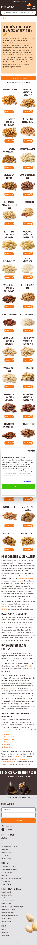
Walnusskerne (6, 921)
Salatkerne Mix (6, 895)
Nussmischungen (10, 742)
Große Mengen (6, 872)
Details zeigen (27, 481)
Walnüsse (4, 606)
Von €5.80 (8, 194)
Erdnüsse (4, 850)
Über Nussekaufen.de (8, 866)
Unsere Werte (6, 884)
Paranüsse (29, 666)
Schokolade (5, 841)
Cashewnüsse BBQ (7, 904)
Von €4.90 (27, 307)
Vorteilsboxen (6, 853)
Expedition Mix (6, 892)
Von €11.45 (8, 499)
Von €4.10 (8, 360)
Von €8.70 (8, 443)
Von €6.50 (8, 224)
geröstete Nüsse (10, 688)
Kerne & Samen (6, 858)
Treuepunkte (5, 881)
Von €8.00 (8, 526)
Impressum (13, 942)
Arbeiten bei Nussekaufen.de (11, 878)
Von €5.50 (27, 167)
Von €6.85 (8, 416)
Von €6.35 (8, 253)
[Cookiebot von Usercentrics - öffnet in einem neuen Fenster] (27, 450)
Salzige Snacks (6, 856)
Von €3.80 (27, 526)
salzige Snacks (17, 757)
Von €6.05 (27, 194)
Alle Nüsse (4, 838)
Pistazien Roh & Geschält (9, 915)
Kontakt (4, 875)
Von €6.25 (27, 277)
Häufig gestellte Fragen (9, 869)
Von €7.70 (27, 141)
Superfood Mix (6, 918)
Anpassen (17, 493)
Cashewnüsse (9, 739)
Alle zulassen (18, 487)
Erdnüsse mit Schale (8, 910)
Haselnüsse (8, 747)
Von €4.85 (27, 549)
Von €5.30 (8, 307)
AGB (7, 942)
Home (5, 18)
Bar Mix (4, 898)
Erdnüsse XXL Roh (7, 912)
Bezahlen (4, 932)
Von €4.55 (27, 111)
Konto (3, 929)
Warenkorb (5, 935)
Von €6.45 (27, 443)
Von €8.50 (8, 277)
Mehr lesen (7, 71)
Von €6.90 (27, 387)
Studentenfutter (9, 737)
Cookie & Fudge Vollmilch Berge (12, 907)
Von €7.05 (8, 111)
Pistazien (4, 609)
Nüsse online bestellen (26, 578)
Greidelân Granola (7, 901)
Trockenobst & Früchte (9, 847)
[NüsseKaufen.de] (7, 7)
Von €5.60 (8, 387)
